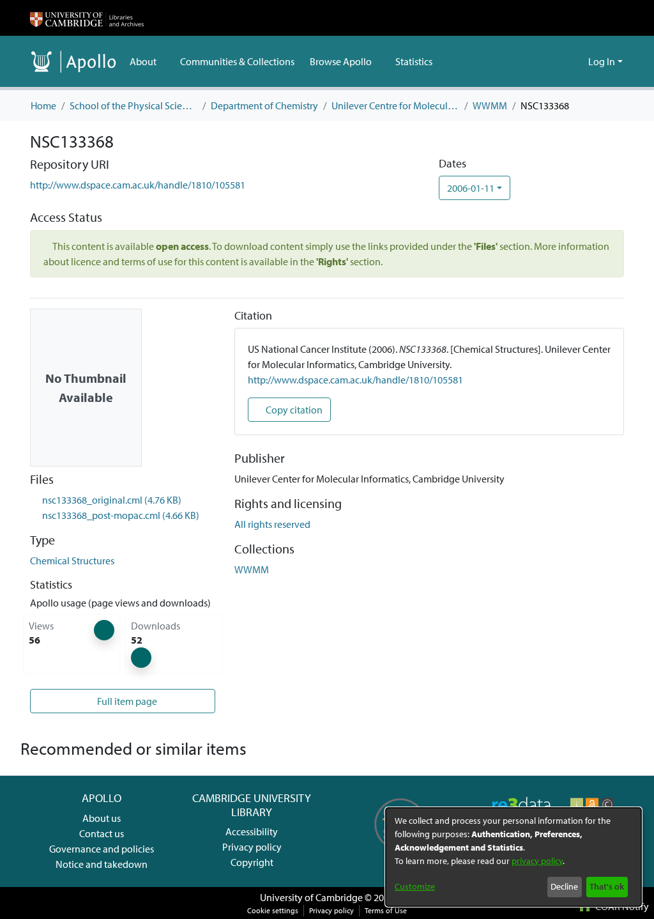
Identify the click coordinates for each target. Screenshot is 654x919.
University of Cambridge (311, 897)
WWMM (490, 105)
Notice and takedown (102, 864)
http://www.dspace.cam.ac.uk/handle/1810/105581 (137, 184)
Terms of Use (386, 910)
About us (101, 818)
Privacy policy (252, 846)
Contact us (101, 833)
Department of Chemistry (264, 105)
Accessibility (251, 831)
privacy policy (537, 861)
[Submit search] (558, 61)
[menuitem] (147, 61)
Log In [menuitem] (601, 61)
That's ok (606, 886)
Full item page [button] (126, 701)
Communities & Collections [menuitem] (237, 61)
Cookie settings (272, 910)
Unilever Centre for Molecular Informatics (395, 105)
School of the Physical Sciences (133, 105)
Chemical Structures (72, 560)
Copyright (252, 862)
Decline (564, 886)
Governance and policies (101, 848)
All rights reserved (272, 524)
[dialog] (513, 857)
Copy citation (293, 409)
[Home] (87, 18)
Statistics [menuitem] (413, 61)
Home (43, 105)
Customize (415, 886)
